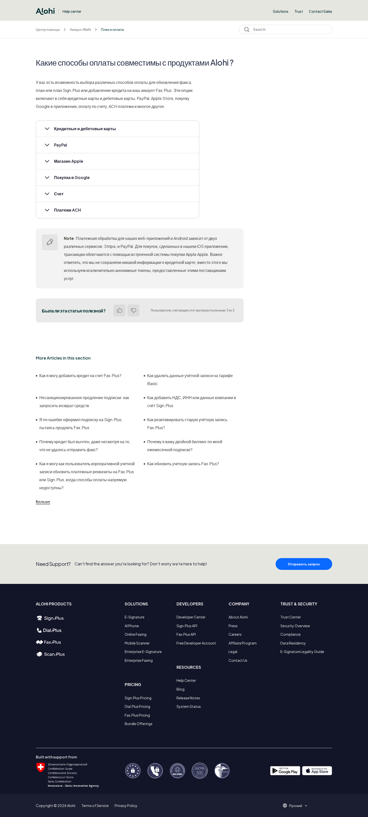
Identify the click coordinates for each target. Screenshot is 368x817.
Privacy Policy (126, 805)
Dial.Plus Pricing (137, 706)
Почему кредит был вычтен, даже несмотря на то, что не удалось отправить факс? (84, 445)
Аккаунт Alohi (80, 29)
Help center (72, 11)
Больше (43, 501)
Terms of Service (95, 805)
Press (233, 625)
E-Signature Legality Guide (302, 651)
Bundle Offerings (138, 723)
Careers (235, 634)
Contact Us (238, 660)
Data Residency (293, 643)
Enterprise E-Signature (143, 651)
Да (119, 310)
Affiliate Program (243, 643)
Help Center (186, 680)
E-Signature (134, 617)
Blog (180, 689)
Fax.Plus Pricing (137, 715)
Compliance (290, 634)
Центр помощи (48, 29)
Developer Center (191, 617)
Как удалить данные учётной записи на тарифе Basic (190, 379)
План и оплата (112, 29)
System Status (188, 706)
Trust (298, 11)
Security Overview (295, 625)
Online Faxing (135, 634)
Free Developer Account (196, 643)
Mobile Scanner (137, 643)
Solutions (280, 11)
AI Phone (132, 625)
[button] (117, 129)
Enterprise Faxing (139, 660)
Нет (133, 310)
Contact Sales (320, 11)
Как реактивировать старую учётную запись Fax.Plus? (187, 423)
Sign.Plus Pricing (138, 698)
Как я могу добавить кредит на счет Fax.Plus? (80, 375)
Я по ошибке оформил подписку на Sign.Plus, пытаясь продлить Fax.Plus (80, 423)
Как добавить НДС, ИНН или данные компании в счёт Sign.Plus (191, 401)
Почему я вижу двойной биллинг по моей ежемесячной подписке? (184, 445)
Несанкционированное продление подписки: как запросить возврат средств (84, 401)
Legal (233, 651)
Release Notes (188, 698)
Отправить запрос (304, 564)
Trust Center (290, 617)
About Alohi (238, 617)
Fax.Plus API (186, 634)
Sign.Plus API (186, 625)
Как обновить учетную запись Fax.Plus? (183, 463)
